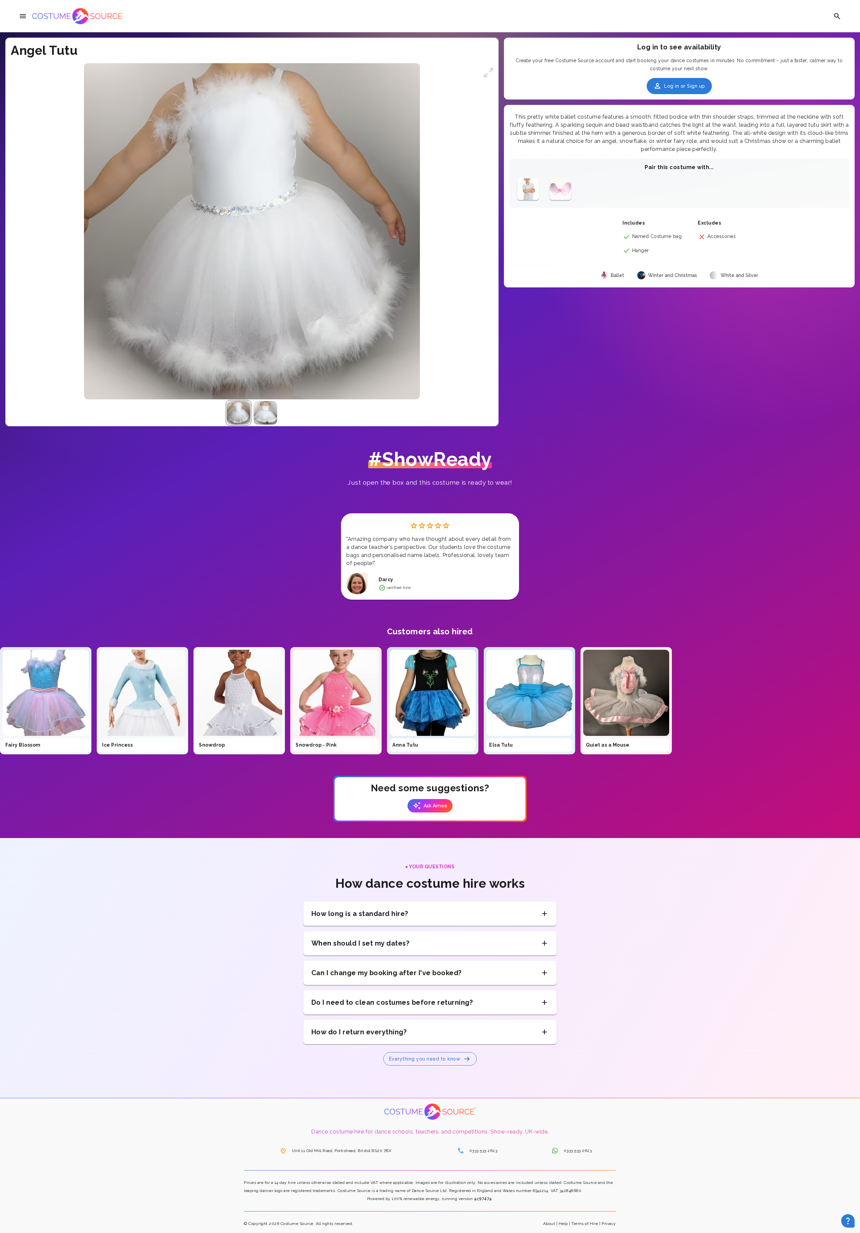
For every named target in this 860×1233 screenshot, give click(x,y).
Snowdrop (212, 745)
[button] (488, 73)
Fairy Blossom (23, 745)
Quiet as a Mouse (607, 745)
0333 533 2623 (477, 1151)
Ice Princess (117, 745)
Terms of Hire (584, 1223)
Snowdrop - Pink (316, 745)
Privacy (609, 1223)
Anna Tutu (405, 745)
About (549, 1223)
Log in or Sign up (679, 86)
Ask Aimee (430, 805)
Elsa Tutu (501, 745)
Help (563, 1223)
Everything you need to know (430, 1059)
